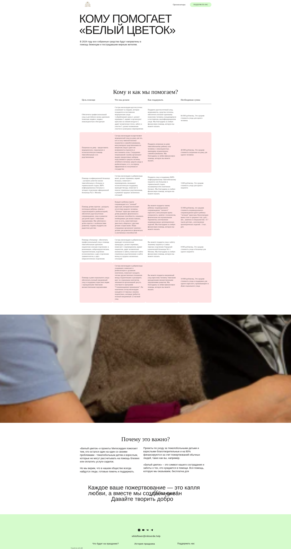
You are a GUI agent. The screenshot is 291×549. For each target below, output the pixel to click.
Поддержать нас (186, 543)
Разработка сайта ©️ (77, 548)
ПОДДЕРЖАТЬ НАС (200, 4)
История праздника (144, 544)
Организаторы (179, 4)
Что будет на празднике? (105, 543)
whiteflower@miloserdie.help (146, 536)
